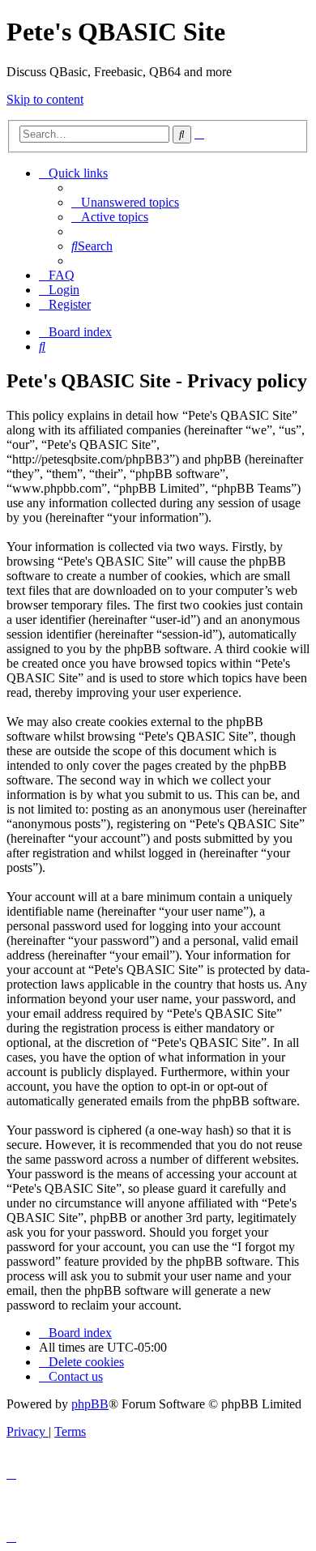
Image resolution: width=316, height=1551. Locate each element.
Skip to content (44, 99)
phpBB (90, 1404)
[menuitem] (125, 202)
